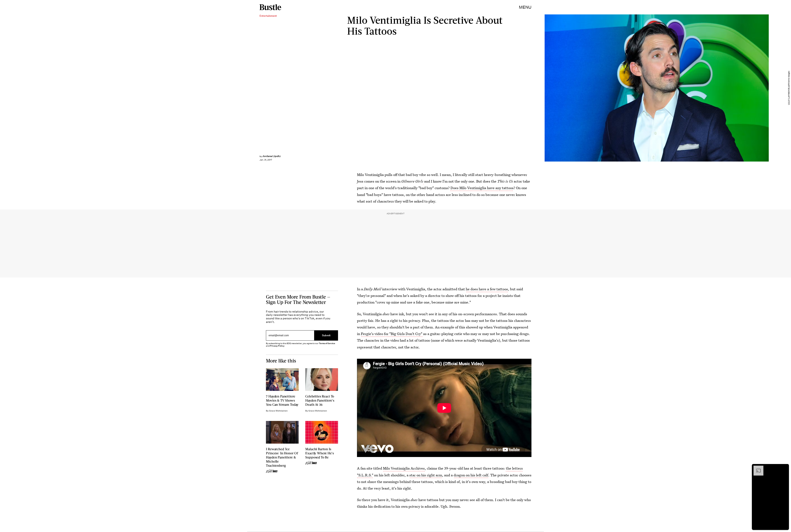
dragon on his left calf (471, 475)
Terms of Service (327, 343)
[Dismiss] (784, 467)
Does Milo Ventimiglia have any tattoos (482, 187)
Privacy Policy (277, 346)
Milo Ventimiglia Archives (404, 468)
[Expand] (756, 467)
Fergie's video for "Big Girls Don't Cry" (391, 333)
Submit (326, 335)
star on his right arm (425, 475)
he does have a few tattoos (487, 289)
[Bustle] (270, 7)
